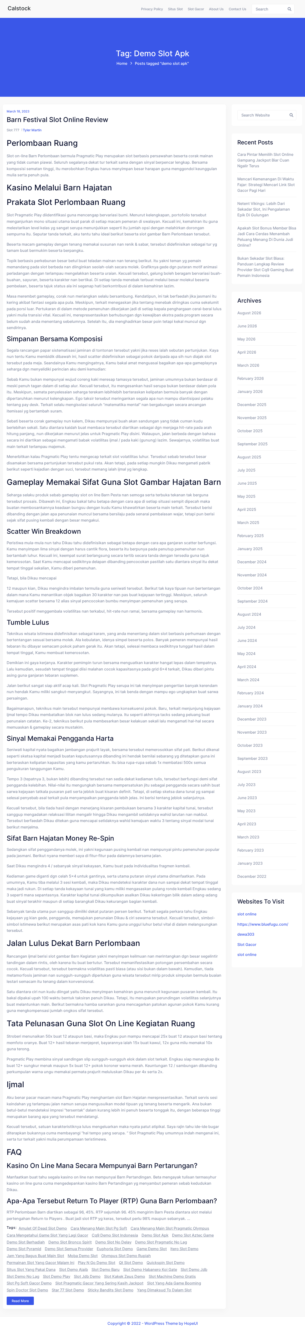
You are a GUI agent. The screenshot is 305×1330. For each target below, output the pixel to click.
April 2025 (246, 509)
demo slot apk (155, 1235)
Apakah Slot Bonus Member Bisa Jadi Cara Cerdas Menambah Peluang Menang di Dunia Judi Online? (266, 237)
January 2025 (250, 548)
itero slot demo (184, 1248)
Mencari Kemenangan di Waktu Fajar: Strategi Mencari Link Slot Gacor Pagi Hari (266, 185)
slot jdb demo (87, 1276)
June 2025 (247, 483)
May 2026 (246, 339)
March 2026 (248, 365)
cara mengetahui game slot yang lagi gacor (47, 1235)
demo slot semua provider (69, 1248)
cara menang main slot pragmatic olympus (170, 1228)
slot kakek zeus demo (124, 1276)
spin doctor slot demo (27, 1290)
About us (216, 9)
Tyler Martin (32, 130)
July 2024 (246, 627)
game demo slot (152, 1248)
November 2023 (252, 732)
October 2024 (250, 588)
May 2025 (246, 496)
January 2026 (250, 391)
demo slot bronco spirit (70, 1242)
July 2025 (246, 470)
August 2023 (249, 771)
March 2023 (248, 837)
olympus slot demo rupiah (126, 1255)
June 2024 (247, 640)
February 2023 (250, 850)
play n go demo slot (96, 1262)
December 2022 (251, 876)
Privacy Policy (152, 9)
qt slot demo (131, 1262)
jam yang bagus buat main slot (35, 1255)
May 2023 (246, 810)
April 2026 (246, 352)
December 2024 (251, 561)
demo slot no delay (113, 1242)
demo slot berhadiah (26, 1242)
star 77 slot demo (68, 1290)
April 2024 (246, 666)
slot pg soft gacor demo (29, 1283)
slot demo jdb (194, 1269)
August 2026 (249, 312)
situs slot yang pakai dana (31, 1269)
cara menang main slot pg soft (99, 1228)
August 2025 (249, 457)
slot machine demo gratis (172, 1276)
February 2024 (250, 692)
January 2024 (250, 706)
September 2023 (252, 758)
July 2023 (246, 784)
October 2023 (250, 745)
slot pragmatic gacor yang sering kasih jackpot (99, 1283)
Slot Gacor (196, 9)
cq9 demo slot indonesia (115, 1235)
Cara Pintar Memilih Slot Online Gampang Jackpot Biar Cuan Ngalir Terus (265, 160)
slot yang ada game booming (174, 1283)
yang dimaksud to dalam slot (164, 1290)
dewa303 (245, 934)
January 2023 (250, 863)
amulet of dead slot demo (43, 1228)
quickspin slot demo (166, 1262)
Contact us (237, 9)
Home (122, 63)
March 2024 (248, 679)
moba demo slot (83, 1255)
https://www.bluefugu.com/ (262, 924)
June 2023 (247, 797)
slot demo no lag (23, 1276)
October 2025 (250, 430)
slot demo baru (106, 1269)
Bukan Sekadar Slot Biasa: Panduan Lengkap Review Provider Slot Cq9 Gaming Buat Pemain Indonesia (265, 267)
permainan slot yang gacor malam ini (40, 1262)
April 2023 (246, 824)
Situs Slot (175, 9)
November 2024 (252, 575)
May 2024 (246, 653)
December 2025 (251, 404)
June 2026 (247, 326)
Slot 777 (13, 130)
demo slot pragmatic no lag (161, 1242)
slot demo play (56, 1276)
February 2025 (250, 535)
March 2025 (248, 522)
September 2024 (252, 601)
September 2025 (252, 444)
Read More (20, 1301)
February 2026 (250, 378)
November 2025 (252, 417)
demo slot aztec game (193, 1235)
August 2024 (249, 614)
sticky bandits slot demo (110, 1290)
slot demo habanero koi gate (150, 1269)
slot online (246, 914)
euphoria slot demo (115, 1248)
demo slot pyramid (24, 1248)
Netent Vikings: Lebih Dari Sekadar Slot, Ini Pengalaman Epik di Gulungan (263, 209)
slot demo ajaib (73, 1269)
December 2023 (251, 719)
